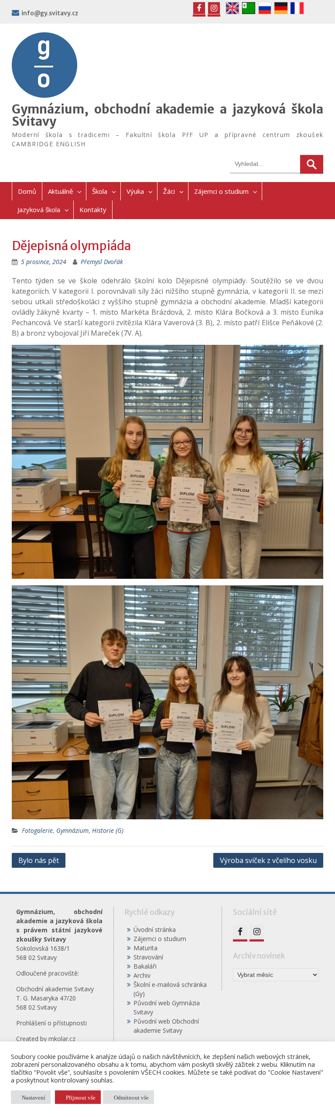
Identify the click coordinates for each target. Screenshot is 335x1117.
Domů (27, 191)
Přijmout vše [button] (81, 1097)
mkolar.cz (61, 1039)
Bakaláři (145, 966)
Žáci (169, 191)
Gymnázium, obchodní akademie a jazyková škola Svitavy (168, 115)
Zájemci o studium (221, 191)
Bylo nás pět (38, 860)
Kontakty (92, 209)
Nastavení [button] (33, 1097)
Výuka (135, 191)
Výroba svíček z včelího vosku (268, 860)
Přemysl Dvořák (102, 262)
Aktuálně (60, 191)
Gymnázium (72, 830)
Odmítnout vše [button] (131, 1097)
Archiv (141, 975)
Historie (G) (107, 830)
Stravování (148, 957)
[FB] (199, 8)
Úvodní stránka (154, 929)
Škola (99, 191)
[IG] (214, 8)
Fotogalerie (37, 830)
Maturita (145, 948)
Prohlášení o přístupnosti (51, 1023)
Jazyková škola (38, 209)
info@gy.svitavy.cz (49, 13)
